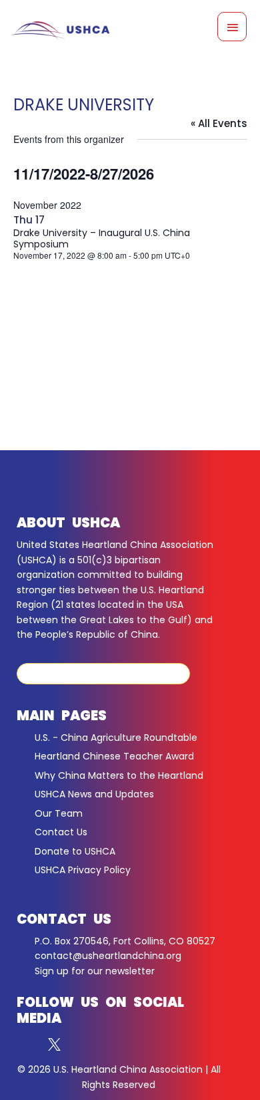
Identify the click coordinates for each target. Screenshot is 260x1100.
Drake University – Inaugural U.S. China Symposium (101, 238)
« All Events (219, 123)
